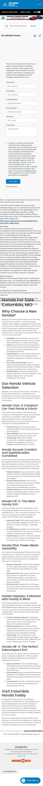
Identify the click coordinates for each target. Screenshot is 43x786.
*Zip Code (9, 117)
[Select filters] (34, 35)
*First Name (10, 82)
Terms (20, 171)
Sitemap (29, 749)
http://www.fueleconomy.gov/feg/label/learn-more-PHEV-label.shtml (19, 222)
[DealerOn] (21, 747)
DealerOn (22, 749)
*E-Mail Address (11, 99)
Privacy (35, 749)
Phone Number (11, 108)
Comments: (10, 125)
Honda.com (21, 756)
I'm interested (9, 771)
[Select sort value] (39, 35)
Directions (25, 12)
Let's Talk (13, 181)
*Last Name (10, 91)
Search (33, 26)
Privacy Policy (31, 171)
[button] (9, 12)
